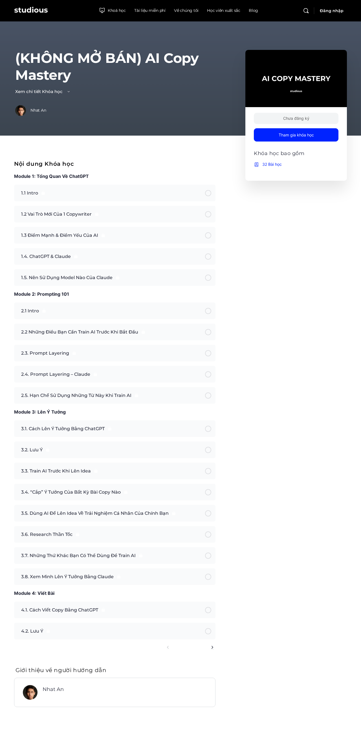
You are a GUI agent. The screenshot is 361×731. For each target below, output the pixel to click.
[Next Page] (212, 647)
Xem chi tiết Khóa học (39, 91)
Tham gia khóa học (296, 134)
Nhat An (53, 689)
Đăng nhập (332, 10)
